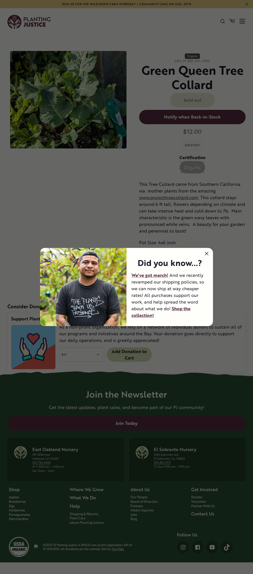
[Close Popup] (207, 253)
